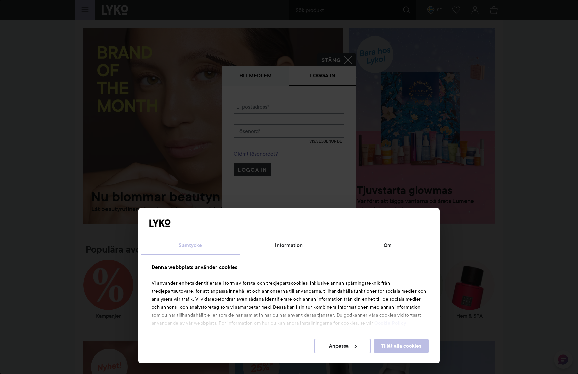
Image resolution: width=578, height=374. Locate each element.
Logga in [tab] (322, 75)
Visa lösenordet (326, 141)
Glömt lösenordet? (256, 153)
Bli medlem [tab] (255, 75)
